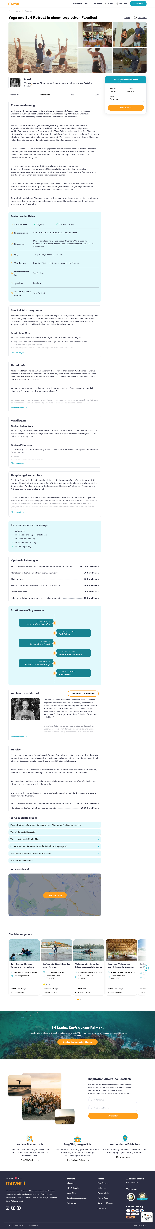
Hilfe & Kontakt (73, 1188)
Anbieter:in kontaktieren (83, 693)
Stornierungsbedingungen (77, 1198)
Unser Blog (71, 1193)
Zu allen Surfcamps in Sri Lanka (77, 1042)
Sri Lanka (28, 11)
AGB (8, 1226)
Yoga (10, 11)
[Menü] (151, 1213)
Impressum (19, 1226)
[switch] (147, 1219)
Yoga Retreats (103, 1183)
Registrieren (138, 3)
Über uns (70, 1183)
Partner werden (132, 1183)
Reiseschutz (71, 1203)
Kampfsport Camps (105, 1203)
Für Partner (77, 4)
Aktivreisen (102, 1208)
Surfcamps (102, 1188)
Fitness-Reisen (103, 1198)
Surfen (18, 11)
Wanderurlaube (103, 1193)
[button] (54, 825)
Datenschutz (33, 1226)
